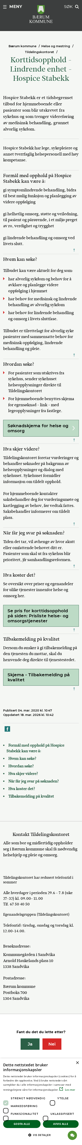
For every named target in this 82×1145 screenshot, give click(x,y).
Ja (30, 1044)
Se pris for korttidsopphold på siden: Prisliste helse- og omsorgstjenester (38, 615)
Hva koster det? (21, 788)
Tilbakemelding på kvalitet (31, 796)
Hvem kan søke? (22, 758)
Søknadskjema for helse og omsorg (38, 428)
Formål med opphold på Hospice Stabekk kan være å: (35, 748)
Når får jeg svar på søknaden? (33, 781)
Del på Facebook (7, 731)
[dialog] (41, 1101)
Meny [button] (15, 6)
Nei (52, 1044)
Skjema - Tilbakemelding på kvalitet (39, 677)
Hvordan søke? (21, 766)
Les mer (69, 1089)
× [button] (77, 1062)
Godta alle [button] (22, 1124)
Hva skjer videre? (23, 773)
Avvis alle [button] (60, 1124)
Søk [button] (68, 6)
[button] (41, 1134)
